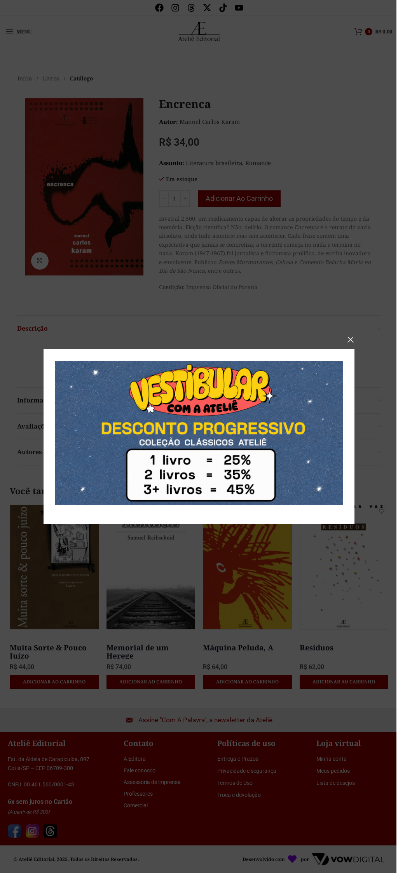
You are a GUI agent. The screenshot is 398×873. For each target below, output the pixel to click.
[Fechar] (350, 339)
